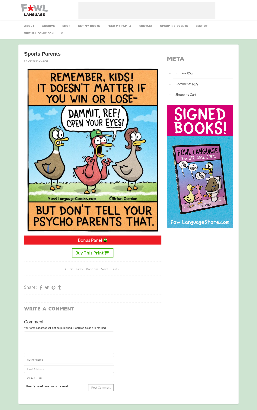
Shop (66, 26)
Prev (79, 269)
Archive (48, 26)
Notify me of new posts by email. (48, 386)
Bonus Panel (90, 240)
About (29, 26)
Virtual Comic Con (39, 33)
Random (92, 269)
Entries (184, 73)
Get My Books (89, 26)
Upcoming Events (174, 26)
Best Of (201, 26)
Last (114, 269)
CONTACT (146, 26)
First (70, 269)
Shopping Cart (186, 94)
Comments (187, 84)
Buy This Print (89, 252)
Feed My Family (119, 26)
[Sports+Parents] (54, 287)
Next (104, 269)
